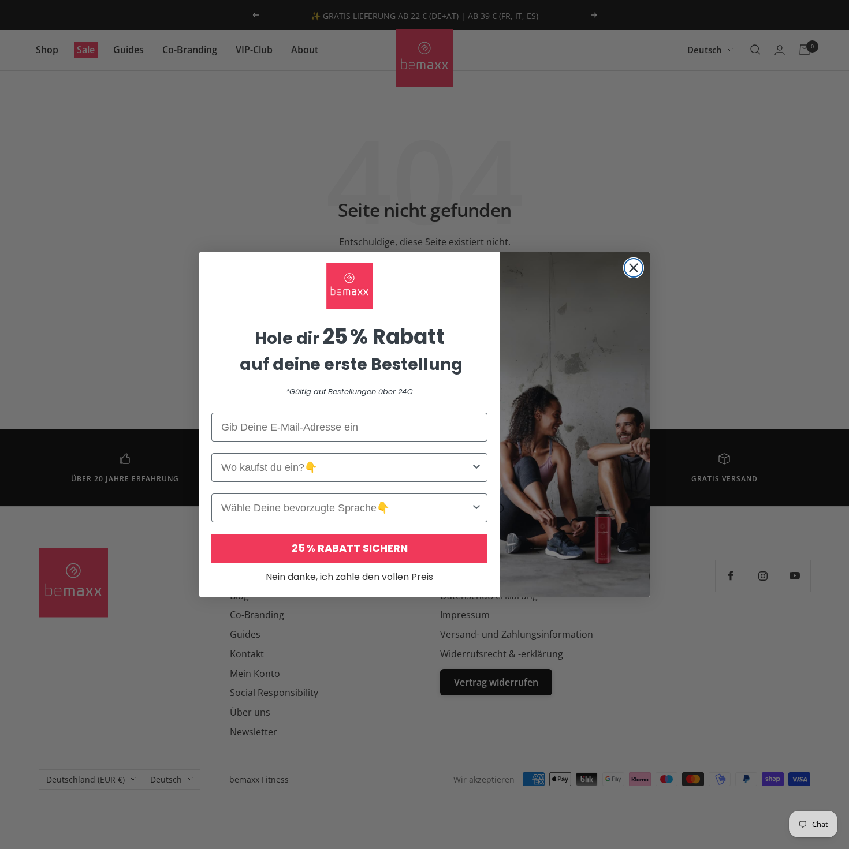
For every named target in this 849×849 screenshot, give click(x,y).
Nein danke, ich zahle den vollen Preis (349, 577)
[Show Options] (476, 467)
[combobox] (346, 467)
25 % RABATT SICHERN (350, 548)
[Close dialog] (633, 268)
